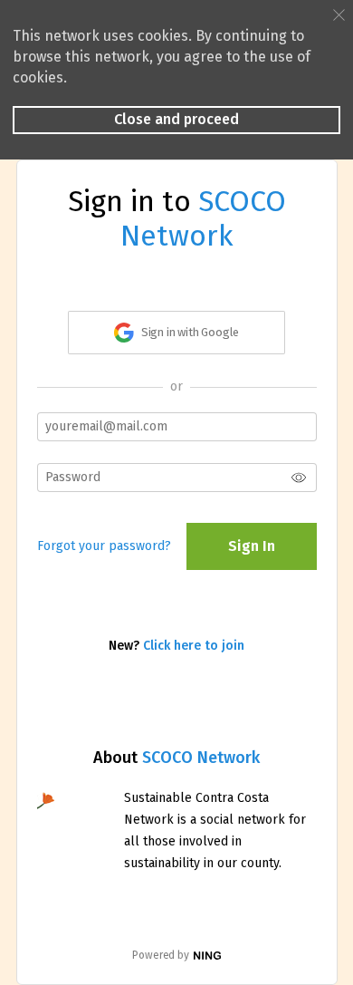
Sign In (251, 546)
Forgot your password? (104, 546)
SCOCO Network (201, 758)
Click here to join (193, 645)
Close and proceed (176, 119)
